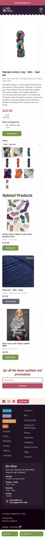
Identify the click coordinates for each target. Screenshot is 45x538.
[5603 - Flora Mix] (18, 152)
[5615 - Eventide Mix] (29, 163)
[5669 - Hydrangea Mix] (7, 184)
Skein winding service (10, 122)
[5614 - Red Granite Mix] (18, 163)
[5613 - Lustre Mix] (7, 163)
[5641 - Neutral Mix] (29, 173)
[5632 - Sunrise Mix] (18, 173)
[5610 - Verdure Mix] (29, 152)
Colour (5, 140)
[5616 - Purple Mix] (7, 173)
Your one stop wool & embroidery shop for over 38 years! (20, 471)
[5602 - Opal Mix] (7, 152)
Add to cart (11, 133)
